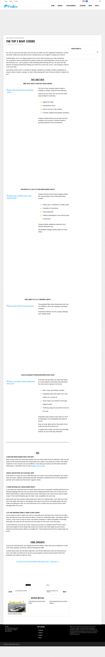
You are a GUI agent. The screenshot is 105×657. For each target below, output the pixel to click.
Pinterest (40, 632)
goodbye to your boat (38, 466)
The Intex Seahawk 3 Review (15, 613)
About (11, 1)
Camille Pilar (8, 580)
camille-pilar (10, 44)
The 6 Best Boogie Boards (18, 591)
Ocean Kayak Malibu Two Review (56, 591)
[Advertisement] (52, 22)
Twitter (40, 637)
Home (6, 1)
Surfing (60, 6)
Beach (90, 6)
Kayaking (83, 6)
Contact (16, 1)
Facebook (40, 630)
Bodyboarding (71, 6)
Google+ (40, 635)
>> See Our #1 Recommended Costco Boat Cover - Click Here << (37, 561)
